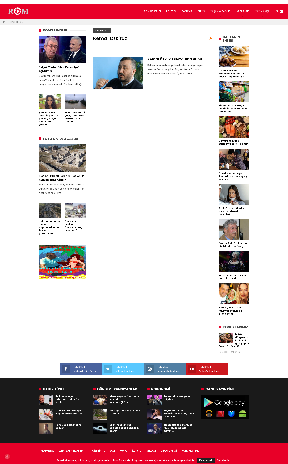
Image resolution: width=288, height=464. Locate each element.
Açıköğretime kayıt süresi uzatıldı (125, 412)
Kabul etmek (205, 460)
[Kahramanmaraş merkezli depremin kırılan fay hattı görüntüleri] (50, 210)
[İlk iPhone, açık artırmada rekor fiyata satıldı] (46, 400)
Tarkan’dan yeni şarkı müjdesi (177, 398)
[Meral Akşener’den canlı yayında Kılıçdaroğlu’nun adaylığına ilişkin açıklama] (100, 400)
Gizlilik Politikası (103, 450)
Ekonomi (187, 11)
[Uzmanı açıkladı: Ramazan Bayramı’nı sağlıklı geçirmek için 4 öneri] (234, 56)
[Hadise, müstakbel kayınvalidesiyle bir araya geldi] (234, 293)
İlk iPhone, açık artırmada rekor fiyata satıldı (69, 399)
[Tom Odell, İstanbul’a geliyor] (46, 428)
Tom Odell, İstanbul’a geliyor (69, 426)
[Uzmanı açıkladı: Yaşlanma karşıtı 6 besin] (234, 127)
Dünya (202, 11)
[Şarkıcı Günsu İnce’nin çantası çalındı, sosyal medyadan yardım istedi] (50, 101)
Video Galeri (169, 450)
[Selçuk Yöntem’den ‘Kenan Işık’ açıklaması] (62, 49)
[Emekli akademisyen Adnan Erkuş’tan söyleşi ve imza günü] (234, 159)
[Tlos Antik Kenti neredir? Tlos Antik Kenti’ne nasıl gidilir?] (62, 158)
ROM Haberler (152, 11)
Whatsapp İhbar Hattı (73, 450)
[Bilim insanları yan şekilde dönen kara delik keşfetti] (100, 428)
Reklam (151, 450)
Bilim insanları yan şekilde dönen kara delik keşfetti (124, 428)
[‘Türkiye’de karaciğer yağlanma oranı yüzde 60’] (46, 414)
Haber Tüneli (243, 11)
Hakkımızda (46, 450)
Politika (171, 11)
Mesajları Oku (224, 460)
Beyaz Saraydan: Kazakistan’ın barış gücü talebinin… (179, 413)
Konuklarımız (191, 450)
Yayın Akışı (262, 11)
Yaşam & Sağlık (220, 11)
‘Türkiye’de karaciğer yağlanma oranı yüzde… (70, 412)
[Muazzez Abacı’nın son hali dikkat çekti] (234, 261)
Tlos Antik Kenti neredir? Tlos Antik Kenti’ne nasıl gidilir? (61, 177)
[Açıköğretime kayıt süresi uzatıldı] (100, 414)
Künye (123, 450)
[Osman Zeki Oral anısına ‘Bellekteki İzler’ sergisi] (234, 229)
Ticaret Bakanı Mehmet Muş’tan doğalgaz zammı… (178, 428)
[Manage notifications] (7, 456)
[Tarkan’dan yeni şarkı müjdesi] (154, 400)
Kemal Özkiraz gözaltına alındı (176, 59)
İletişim (137, 450)
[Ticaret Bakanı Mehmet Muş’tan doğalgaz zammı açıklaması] (154, 428)
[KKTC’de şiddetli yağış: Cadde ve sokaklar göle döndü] (76, 101)
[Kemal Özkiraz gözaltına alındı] (118, 73)
